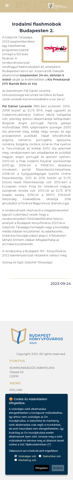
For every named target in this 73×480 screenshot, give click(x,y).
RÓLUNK (16, 390)
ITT (49, 444)
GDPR (14, 376)
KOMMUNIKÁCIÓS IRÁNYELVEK (32, 368)
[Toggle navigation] (7, 6)
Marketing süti (27, 460)
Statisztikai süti (52, 456)
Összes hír (17, 372)
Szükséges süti (27, 456)
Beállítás (58, 467)
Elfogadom (41, 467)
